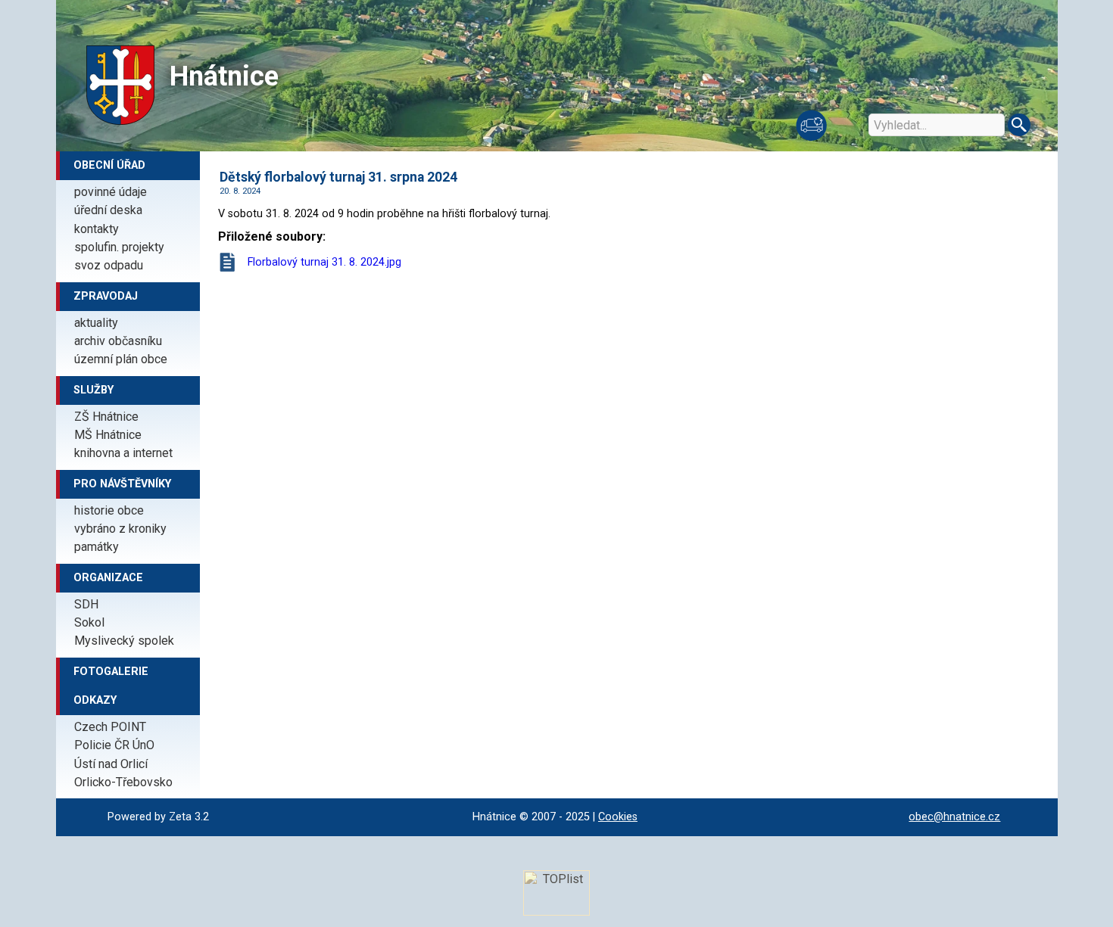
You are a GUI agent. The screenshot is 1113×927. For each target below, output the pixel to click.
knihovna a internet (123, 453)
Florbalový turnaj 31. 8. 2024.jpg (324, 262)
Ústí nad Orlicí (111, 764)
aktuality (96, 323)
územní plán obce (120, 359)
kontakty (96, 229)
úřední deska (108, 210)
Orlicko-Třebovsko (123, 782)
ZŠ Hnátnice (106, 416)
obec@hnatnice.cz (954, 816)
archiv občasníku (118, 341)
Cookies (618, 816)
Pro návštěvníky (122, 483)
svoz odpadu (108, 265)
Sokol (89, 622)
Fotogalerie (110, 671)
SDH (86, 604)
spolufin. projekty (119, 247)
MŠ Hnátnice (108, 435)
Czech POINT (110, 727)
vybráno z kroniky (120, 528)
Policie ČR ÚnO (114, 745)
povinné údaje (110, 192)
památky (96, 547)
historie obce (109, 510)
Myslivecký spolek (124, 640)
